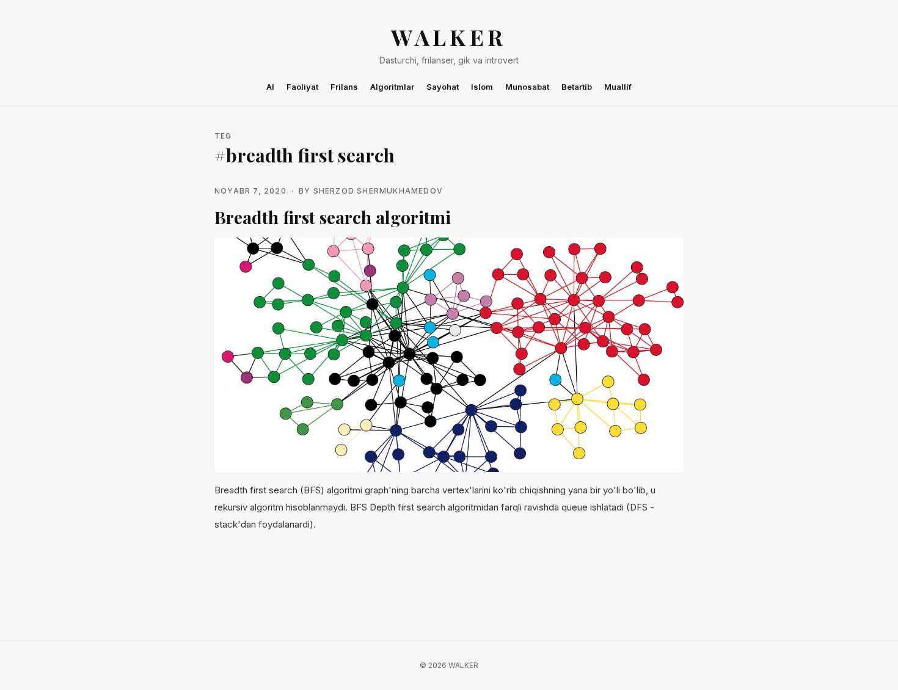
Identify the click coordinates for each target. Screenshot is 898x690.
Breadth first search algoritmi (332, 217)
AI (270, 87)
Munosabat (527, 87)
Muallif (618, 87)
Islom (482, 87)
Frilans (344, 87)
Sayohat (442, 87)
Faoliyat (302, 87)
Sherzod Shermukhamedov (378, 190)
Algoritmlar (392, 87)
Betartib (576, 87)
